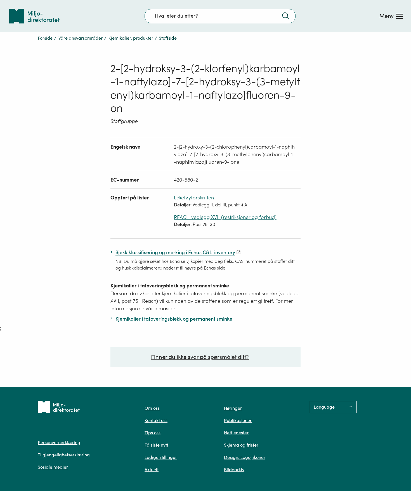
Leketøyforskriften (194, 197)
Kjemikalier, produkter (130, 38)
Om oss (152, 408)
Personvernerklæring (59, 442)
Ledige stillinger (161, 457)
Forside (45, 38)
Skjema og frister (241, 445)
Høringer (233, 408)
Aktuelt (152, 469)
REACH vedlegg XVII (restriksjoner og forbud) (225, 217)
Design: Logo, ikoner (244, 457)
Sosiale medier (53, 467)
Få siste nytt (156, 445)
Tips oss (152, 432)
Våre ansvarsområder (80, 38)
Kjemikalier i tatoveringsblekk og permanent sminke (169, 285)
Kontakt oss (156, 420)
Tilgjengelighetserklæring (64, 454)
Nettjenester (236, 432)
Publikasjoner (238, 420)
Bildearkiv (234, 469)
